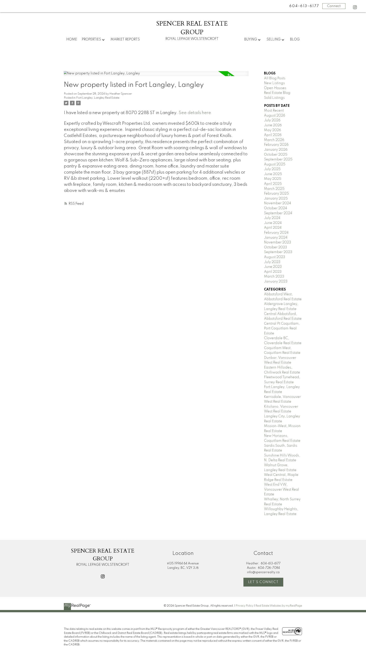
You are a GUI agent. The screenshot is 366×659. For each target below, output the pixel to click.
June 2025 (273, 174)
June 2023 (273, 267)
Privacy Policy (244, 605)
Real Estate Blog (277, 93)
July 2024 (272, 218)
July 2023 (272, 262)
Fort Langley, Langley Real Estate (97, 98)
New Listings (274, 83)
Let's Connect (263, 582)
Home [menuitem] (71, 39)
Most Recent (274, 110)
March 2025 (274, 189)
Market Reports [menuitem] (125, 39)
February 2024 (276, 232)
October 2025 (275, 154)
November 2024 (277, 203)
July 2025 (272, 169)
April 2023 (273, 272)
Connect (334, 6)
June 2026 (273, 125)
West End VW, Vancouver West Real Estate (281, 489)
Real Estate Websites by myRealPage (278, 605)
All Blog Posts (274, 78)
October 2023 (275, 247)
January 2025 (276, 198)
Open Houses (275, 88)
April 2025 (273, 184)
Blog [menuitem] (295, 39)
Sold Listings (274, 98)
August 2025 (274, 164)
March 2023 (274, 276)
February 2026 (276, 144)
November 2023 (277, 242)
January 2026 (275, 149)
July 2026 (272, 120)
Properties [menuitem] (91, 39)
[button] (355, 7)
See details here (195, 113)
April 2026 (273, 135)
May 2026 (272, 130)
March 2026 (274, 140)
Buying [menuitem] (250, 39)
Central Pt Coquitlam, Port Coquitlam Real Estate (282, 328)
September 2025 (278, 159)
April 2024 (273, 227)
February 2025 (276, 193)
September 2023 (278, 252)
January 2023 (275, 281)
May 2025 (272, 179)
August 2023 (274, 257)
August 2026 (274, 115)
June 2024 (273, 223)
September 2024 (278, 213)
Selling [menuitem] (273, 39)
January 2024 (275, 237)
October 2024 (275, 208)
